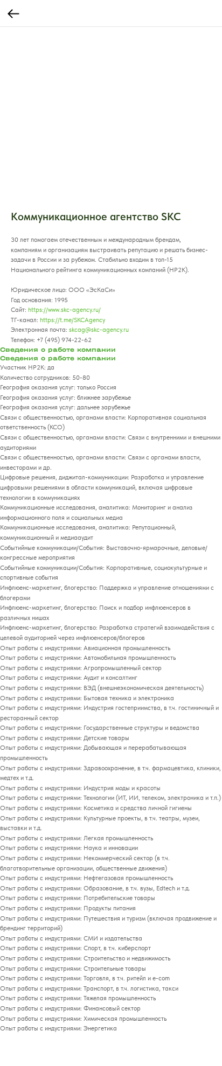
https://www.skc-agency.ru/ (64, 309)
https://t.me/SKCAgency (72, 320)
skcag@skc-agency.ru (99, 329)
